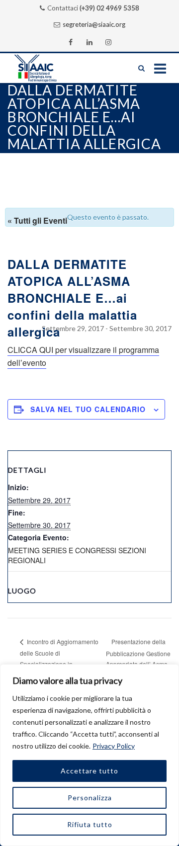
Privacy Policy (113, 746)
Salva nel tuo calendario (88, 409)
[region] (89, 755)
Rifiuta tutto (89, 824)
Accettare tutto (89, 770)
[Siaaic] (45, 68)
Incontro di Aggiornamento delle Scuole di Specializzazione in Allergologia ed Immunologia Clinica (59, 663)
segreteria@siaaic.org (94, 24)
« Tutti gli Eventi (37, 220)
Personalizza (90, 797)
